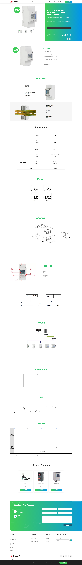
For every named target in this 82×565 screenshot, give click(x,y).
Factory (11, 540)
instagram (63, 556)
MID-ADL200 (70, 35)
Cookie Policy (53, 562)
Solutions (37, 1)
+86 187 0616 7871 (21, 512)
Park (11, 544)
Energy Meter (33, 538)
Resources (51, 1)
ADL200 (63, 35)
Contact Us (68, 1)
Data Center (12, 541)
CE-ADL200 (65, 35)
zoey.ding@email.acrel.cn (23, 516)
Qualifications (47, 538)
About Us (59, 1)
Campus (11, 549)
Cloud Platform (33, 537)
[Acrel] (14, 2)
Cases (47, 1)
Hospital (11, 550)
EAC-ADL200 (67, 35)
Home (33, 1)
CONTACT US (58, 27)
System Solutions (13, 537)
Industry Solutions (13, 539)
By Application (33, 542)
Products (42, 1)
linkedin (71, 556)
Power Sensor (33, 539)
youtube (66, 556)
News (55, 1)
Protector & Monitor (34, 541)
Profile (46, 537)
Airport (11, 547)
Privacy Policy (65, 559)
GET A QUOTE (58, 24)
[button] (70, 481)
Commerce (12, 543)
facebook (68, 39)
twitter (70, 39)
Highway (11, 546)
